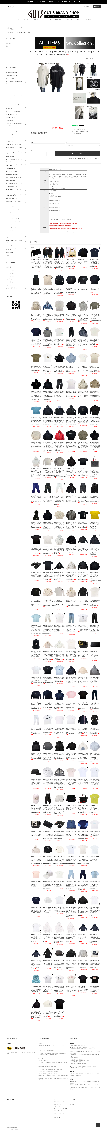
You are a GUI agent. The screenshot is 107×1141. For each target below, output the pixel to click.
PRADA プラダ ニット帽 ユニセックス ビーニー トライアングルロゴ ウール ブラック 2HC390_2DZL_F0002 (71, 549)
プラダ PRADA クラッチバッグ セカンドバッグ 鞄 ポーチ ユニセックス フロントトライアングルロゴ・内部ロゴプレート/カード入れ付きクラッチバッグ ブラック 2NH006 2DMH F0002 (36, 264)
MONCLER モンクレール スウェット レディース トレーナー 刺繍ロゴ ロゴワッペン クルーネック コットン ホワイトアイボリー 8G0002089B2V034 (59, 525)
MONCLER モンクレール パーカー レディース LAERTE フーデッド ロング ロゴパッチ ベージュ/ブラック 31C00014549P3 (48, 963)
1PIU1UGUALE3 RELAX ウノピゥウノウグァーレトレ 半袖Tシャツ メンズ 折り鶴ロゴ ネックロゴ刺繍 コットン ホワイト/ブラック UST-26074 (48, 576)
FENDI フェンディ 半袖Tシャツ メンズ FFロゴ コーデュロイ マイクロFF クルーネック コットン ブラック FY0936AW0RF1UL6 (83, 705)
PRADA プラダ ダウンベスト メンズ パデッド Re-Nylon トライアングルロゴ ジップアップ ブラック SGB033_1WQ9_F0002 (59, 756)
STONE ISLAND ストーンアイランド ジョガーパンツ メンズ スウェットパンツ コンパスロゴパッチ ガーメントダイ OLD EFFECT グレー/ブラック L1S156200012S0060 (48, 629)
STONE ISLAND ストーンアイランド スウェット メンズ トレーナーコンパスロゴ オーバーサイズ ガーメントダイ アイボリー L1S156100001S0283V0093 (59, 860)
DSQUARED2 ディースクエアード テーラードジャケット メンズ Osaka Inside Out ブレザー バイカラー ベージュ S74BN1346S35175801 (36, 316)
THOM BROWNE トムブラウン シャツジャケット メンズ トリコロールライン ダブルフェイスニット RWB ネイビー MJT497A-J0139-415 (83, 730)
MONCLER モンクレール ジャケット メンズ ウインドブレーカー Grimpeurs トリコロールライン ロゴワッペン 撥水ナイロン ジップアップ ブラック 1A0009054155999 (48, 395)
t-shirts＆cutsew (23, 32)
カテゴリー (36, 19)
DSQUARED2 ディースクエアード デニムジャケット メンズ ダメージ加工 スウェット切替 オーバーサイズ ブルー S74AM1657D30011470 (48, 316)
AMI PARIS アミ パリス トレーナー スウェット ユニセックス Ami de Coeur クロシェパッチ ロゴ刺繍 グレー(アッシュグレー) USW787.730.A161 (83, 964)
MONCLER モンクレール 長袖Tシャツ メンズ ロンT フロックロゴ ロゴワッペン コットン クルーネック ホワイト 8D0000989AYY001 (59, 316)
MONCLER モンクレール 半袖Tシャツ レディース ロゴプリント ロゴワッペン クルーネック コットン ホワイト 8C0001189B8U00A (71, 730)
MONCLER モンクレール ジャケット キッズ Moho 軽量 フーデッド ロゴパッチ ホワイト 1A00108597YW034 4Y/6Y (48, 938)
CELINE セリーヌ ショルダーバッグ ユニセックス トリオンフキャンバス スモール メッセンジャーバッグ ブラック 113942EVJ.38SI (59, 964)
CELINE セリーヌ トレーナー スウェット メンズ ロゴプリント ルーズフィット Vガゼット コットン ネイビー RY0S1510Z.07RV (36, 342)
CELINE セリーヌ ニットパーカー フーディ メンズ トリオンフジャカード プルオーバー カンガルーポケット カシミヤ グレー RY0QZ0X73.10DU (48, 342)
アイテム (97, 6)
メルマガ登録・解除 (68, 19)
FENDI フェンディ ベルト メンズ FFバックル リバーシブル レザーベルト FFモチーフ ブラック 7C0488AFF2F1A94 (83, 654)
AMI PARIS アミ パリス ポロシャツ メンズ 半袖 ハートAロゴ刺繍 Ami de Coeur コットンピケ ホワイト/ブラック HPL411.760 (59, 628)
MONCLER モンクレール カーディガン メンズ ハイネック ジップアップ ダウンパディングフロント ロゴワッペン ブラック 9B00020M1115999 (71, 525)
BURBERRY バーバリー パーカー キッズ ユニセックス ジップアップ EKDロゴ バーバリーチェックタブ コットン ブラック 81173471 (59, 576)
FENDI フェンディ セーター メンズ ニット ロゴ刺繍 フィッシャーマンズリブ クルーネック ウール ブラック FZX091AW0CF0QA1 (95, 421)
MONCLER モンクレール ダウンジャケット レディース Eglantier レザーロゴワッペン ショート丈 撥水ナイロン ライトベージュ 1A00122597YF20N (83, 394)
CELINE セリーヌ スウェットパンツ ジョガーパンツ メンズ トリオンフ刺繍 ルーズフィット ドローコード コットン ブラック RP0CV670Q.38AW (71, 342)
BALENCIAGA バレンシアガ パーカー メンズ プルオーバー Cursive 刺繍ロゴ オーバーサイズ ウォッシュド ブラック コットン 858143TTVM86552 (59, 368)
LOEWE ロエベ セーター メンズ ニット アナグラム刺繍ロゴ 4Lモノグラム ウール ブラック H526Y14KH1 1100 (83, 262)
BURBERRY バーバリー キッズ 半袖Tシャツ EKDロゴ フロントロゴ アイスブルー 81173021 (59, 679)
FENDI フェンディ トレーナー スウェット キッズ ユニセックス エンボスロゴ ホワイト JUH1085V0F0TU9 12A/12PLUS (48, 911)
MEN (12, 31)
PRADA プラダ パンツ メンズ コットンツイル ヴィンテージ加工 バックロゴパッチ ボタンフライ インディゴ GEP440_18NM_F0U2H (36, 498)
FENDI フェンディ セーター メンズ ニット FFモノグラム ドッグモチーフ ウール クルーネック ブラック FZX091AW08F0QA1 (83, 420)
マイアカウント (73, 1099)
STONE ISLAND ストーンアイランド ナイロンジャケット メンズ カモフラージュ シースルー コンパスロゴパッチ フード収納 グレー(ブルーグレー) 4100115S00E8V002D (59, 783)
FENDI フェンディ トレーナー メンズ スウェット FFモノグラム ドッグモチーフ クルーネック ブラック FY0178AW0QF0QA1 (71, 290)
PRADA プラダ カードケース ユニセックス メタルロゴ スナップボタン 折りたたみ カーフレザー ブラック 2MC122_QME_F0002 (48, 835)
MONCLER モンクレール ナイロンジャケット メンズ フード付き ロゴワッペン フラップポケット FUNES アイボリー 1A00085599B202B (71, 576)
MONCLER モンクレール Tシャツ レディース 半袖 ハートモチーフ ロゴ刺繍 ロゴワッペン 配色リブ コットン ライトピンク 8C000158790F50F (71, 783)
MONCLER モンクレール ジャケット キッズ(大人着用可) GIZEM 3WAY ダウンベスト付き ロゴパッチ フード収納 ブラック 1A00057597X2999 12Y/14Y (83, 911)
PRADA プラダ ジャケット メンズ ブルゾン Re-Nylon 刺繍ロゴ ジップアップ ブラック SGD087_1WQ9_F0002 (71, 756)
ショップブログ (58, 1115)
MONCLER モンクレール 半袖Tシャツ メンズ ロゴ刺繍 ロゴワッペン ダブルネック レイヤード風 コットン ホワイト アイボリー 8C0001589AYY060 (95, 368)
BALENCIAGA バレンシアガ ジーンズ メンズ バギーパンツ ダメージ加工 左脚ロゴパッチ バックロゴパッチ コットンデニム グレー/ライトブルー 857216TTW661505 (48, 499)
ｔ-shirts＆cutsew (22, 31)
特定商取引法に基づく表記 (93, 158)
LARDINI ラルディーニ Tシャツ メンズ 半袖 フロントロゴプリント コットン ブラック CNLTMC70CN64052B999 (48, 680)
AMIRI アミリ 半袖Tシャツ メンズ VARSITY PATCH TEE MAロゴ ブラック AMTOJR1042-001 (83, 988)
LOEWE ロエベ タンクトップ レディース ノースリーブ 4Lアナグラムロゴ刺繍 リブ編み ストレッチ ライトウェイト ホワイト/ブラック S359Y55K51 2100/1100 (36, 291)
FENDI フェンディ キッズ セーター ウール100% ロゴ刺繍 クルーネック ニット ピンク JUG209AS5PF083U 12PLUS (71, 705)
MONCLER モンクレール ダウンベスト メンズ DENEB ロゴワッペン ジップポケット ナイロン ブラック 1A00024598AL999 (95, 498)
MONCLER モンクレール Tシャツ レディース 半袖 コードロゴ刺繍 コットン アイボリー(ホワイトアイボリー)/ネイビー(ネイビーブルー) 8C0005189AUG (71, 655)
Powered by (8, 1129)
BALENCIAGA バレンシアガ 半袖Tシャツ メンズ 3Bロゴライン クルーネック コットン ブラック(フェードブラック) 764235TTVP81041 (83, 472)
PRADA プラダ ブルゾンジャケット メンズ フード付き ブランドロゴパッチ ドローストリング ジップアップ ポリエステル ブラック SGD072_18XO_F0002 (48, 446)
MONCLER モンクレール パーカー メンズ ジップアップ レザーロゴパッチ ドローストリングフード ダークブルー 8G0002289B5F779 (48, 525)
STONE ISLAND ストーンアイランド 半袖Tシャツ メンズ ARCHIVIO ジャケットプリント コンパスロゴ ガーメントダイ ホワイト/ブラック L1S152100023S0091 (59, 731)
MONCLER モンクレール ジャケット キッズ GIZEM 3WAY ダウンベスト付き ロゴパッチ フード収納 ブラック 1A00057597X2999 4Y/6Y (71, 964)
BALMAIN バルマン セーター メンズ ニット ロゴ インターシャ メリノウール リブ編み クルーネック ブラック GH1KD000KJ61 (71, 446)
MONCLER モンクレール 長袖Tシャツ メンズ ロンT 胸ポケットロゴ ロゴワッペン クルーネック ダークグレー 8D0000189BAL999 (48, 756)
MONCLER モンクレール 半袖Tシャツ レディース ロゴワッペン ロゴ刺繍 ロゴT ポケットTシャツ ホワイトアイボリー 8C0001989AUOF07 (48, 290)
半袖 (28, 31)
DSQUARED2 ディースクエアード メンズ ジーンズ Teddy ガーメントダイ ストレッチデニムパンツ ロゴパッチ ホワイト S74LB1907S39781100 (36, 730)
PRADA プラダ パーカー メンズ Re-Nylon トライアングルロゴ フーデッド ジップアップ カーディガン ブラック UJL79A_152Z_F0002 (36, 1014)
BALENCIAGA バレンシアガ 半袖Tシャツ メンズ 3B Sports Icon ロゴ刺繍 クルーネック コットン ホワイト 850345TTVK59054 (48, 550)
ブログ (78, 19)
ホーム (17, 19)
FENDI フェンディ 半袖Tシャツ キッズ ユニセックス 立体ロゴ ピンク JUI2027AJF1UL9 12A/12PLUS (36, 884)
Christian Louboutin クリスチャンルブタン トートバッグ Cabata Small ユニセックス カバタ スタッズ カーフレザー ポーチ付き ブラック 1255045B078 (95, 472)
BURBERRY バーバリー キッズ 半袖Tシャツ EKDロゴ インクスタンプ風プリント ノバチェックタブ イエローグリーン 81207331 (94, 809)
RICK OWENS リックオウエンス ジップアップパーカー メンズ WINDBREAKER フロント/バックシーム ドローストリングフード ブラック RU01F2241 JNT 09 (71, 499)
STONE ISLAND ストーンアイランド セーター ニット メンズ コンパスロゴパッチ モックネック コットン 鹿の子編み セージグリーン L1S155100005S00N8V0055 (95, 316)
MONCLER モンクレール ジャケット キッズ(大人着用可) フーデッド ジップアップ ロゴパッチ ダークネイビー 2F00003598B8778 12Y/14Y (36, 964)
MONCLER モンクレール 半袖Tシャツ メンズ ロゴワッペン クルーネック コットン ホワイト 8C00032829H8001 (71, 394)
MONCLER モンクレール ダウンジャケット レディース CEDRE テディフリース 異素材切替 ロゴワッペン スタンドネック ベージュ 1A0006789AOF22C (95, 394)
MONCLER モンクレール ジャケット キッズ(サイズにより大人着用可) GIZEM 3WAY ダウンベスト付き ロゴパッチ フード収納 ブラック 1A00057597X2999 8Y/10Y (71, 912)
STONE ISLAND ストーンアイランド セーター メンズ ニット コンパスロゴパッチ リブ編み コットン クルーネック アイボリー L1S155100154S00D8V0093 (48, 472)
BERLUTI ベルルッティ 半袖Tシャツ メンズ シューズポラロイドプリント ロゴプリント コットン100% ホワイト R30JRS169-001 (47, 368)
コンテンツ (48, 19)
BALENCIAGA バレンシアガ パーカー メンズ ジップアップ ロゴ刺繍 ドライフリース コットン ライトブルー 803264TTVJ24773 (71, 368)
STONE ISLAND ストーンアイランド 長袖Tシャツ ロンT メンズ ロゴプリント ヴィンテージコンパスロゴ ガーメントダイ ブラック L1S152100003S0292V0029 (36, 603)
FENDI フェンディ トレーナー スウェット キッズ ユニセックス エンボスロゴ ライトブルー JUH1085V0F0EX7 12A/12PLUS (95, 885)
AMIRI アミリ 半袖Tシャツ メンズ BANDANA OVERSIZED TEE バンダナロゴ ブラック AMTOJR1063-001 (94, 989)
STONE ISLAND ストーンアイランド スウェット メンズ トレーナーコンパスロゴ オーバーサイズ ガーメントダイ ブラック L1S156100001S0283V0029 (48, 860)
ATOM (58, 1117)
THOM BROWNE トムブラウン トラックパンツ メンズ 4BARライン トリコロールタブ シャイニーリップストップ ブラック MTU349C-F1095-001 (59, 394)
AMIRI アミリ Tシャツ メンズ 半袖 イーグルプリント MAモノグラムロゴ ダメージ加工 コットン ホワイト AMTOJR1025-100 (83, 628)
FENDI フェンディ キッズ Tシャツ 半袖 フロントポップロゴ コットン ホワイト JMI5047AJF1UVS (95, 833)
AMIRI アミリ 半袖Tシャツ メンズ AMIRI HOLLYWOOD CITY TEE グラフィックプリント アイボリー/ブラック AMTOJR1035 (71, 990)
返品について (83, 158)
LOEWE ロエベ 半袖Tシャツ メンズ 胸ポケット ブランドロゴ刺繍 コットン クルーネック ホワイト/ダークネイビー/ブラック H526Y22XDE (95, 263)
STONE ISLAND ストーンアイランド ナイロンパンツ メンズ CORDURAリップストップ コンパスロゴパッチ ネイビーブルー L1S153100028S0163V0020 (83, 498)
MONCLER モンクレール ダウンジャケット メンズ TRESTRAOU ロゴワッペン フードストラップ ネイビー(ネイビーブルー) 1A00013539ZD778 (71, 681)
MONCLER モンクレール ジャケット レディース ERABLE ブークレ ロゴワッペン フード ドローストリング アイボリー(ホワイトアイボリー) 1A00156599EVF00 (48, 655)
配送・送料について (59, 1104)
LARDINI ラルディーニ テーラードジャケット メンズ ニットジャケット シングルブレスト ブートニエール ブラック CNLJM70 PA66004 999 (59, 290)
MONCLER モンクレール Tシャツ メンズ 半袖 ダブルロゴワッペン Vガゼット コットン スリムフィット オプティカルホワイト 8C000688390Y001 (95, 783)
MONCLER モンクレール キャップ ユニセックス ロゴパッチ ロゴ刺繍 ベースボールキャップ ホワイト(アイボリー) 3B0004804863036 (48, 885)
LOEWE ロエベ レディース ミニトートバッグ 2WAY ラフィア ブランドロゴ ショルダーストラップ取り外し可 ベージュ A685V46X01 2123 (71, 263)
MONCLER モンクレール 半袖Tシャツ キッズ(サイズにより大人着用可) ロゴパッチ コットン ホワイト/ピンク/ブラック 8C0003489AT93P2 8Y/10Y (95, 911)
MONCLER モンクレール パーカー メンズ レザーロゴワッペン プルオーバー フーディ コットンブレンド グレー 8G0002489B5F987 (95, 681)
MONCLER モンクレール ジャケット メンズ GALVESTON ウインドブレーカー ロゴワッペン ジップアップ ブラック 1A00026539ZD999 (71, 472)
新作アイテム (58, 19)
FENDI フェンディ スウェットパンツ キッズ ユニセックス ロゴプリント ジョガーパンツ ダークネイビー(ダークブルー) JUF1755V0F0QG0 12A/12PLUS (83, 885)
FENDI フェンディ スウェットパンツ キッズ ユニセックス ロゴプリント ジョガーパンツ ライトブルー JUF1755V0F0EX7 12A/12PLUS (71, 885)
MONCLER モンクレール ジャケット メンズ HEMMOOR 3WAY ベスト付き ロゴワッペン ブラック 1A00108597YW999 (83, 549)
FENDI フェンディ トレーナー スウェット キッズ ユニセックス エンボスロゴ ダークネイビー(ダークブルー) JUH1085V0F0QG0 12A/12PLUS (36, 911)
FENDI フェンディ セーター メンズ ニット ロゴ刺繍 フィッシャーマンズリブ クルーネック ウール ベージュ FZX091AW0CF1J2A (36, 446)
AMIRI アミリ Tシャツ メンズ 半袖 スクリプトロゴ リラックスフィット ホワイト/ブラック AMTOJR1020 (48, 989)
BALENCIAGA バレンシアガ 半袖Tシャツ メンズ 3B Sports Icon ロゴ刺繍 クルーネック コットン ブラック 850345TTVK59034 (36, 550)
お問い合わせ (88, 19)
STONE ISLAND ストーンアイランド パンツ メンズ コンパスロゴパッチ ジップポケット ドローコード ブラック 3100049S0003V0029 (48, 809)
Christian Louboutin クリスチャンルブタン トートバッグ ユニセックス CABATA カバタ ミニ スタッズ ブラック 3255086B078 (83, 809)
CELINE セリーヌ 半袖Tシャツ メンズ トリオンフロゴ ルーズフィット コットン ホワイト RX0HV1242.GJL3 (59, 342)
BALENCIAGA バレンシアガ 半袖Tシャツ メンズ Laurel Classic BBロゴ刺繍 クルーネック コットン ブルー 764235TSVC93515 (36, 421)
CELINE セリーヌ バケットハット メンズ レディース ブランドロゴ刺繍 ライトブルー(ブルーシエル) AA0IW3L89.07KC (36, 989)
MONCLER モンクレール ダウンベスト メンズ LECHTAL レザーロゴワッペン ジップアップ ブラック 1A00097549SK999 (36, 756)
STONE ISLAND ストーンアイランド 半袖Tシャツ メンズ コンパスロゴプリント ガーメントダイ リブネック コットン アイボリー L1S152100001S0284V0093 (83, 369)
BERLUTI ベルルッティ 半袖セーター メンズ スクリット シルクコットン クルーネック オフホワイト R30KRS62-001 (95, 342)
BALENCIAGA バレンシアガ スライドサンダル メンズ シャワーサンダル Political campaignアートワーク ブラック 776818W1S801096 (59, 835)
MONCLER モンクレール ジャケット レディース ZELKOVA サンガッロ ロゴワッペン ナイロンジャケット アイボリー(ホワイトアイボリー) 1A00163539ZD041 (59, 655)
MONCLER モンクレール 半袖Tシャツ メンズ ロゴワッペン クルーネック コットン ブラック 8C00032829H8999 (59, 1014)
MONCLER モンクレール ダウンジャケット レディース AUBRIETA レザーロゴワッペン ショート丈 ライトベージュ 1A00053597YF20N (83, 681)
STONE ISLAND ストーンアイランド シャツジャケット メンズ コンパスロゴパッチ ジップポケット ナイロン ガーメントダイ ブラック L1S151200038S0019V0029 (83, 603)
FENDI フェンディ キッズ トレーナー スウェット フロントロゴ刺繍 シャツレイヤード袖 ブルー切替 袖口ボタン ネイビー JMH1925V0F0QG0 (83, 835)
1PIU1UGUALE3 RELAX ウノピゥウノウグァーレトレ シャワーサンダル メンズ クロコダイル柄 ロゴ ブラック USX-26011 (36, 575)
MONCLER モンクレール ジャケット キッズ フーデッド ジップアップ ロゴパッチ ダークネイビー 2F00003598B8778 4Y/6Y (83, 938)
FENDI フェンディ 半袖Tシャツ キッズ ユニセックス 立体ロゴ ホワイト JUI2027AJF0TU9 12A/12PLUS (95, 859)
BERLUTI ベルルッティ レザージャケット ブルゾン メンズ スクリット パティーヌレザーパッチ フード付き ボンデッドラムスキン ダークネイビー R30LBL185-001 (83, 343)
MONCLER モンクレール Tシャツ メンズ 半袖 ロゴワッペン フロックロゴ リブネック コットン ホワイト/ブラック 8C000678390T (83, 783)
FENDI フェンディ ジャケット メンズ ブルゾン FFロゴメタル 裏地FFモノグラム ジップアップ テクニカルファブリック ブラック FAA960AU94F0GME (71, 421)
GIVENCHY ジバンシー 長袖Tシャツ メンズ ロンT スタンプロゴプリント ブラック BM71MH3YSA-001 (95, 290)
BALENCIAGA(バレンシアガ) (16, 27)
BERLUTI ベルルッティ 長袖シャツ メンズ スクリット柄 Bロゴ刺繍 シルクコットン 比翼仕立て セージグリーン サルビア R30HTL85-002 (83, 446)
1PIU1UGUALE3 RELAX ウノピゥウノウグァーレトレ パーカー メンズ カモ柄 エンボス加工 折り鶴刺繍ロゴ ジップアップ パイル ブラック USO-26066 (95, 446)
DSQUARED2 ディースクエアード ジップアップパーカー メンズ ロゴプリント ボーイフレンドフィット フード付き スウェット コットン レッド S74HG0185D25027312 (59, 446)
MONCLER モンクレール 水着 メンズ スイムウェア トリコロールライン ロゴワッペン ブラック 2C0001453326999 (71, 808)
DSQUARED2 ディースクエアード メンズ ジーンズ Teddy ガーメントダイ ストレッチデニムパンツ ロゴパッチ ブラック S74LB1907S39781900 (95, 705)
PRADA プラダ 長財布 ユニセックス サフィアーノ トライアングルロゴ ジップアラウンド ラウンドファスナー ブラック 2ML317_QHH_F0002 (95, 655)
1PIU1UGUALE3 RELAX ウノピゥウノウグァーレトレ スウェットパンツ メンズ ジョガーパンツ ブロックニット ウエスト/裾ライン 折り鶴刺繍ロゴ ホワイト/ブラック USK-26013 (59, 500)
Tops (16, 31)
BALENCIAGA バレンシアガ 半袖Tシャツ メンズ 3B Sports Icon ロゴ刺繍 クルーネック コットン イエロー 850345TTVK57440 (95, 525)
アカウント (88, 6)
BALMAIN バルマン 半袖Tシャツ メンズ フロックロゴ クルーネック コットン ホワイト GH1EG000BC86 (48, 730)
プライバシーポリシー (59, 1110)
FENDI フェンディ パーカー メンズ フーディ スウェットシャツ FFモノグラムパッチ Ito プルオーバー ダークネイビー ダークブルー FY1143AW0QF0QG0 (36, 395)
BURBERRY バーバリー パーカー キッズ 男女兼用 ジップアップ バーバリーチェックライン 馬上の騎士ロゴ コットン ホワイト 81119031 (59, 550)
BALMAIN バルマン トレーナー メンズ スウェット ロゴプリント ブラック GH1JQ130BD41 (83, 289)
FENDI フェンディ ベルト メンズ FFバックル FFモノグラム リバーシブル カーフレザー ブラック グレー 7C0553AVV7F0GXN (36, 834)
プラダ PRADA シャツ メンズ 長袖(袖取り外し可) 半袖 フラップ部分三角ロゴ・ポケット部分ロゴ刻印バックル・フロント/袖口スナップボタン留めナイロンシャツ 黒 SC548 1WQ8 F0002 (48, 264)
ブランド (26, 19)
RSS (55, 1117)
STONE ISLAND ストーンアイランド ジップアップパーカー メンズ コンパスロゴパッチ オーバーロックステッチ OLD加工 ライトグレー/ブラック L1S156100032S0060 (83, 316)
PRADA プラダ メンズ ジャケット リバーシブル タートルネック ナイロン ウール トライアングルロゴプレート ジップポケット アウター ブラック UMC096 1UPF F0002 (59, 263)
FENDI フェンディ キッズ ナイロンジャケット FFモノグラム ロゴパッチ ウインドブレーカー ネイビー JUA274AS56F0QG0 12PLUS (59, 705)
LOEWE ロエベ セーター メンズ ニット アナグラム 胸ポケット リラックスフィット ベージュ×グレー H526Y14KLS (48, 1014)
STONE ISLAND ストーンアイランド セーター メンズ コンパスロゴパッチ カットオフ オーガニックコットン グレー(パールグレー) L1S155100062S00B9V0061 (59, 603)
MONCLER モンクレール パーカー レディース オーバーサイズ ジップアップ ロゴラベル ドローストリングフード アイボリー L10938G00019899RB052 (36, 860)
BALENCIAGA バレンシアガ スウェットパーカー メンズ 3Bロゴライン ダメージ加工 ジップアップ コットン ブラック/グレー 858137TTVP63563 (59, 421)
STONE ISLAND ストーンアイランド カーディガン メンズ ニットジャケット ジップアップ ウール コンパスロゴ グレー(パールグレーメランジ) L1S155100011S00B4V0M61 (59, 472)
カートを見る (73, 1101)
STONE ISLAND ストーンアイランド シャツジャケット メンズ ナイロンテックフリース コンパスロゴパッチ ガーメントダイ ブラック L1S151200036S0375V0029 (95, 576)
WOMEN (12, 32)
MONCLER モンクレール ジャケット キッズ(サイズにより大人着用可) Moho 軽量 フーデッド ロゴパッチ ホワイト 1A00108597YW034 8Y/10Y (59, 938)
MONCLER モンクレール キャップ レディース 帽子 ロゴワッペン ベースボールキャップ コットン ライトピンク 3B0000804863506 (36, 809)
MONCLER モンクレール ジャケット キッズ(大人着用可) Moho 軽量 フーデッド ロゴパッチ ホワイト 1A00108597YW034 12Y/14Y (71, 938)
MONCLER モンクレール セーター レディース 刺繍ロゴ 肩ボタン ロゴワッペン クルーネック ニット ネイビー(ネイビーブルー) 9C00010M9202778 (36, 705)
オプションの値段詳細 (74, 158)
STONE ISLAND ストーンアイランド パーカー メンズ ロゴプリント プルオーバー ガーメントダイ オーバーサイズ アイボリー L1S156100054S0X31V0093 (71, 602)
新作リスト (13, 29)
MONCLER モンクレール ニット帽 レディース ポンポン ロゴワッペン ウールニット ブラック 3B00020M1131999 (36, 525)
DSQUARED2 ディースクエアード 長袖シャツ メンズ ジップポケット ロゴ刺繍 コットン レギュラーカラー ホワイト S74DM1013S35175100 (48, 783)
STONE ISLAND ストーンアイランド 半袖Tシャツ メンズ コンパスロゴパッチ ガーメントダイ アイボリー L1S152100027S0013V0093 (83, 860)
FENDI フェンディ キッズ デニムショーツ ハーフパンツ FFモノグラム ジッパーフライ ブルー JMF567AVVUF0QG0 (71, 834)
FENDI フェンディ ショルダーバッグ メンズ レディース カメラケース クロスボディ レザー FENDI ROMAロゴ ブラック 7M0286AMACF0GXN (36, 783)
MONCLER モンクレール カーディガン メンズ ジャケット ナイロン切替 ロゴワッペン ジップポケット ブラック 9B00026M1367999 (83, 576)
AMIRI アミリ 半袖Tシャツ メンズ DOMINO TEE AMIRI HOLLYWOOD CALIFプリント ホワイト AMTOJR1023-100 (59, 989)
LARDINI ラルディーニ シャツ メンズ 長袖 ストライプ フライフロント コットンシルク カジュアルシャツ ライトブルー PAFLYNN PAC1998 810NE (95, 757)
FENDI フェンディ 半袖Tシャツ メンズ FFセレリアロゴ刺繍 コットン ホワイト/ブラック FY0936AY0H (59, 909)
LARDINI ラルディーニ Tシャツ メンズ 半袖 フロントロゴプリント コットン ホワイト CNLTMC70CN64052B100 (36, 680)
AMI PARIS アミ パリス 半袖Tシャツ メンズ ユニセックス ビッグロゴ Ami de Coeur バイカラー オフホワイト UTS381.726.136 (95, 964)
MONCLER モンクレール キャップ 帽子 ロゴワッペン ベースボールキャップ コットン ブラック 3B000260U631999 (36, 654)
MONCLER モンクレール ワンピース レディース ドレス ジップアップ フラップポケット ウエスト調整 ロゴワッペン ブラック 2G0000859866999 (95, 730)
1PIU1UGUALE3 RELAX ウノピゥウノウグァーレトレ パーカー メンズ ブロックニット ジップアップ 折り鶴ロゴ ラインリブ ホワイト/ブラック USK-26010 (36, 472)
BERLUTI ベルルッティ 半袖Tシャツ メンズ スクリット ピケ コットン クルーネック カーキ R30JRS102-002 (36, 368)
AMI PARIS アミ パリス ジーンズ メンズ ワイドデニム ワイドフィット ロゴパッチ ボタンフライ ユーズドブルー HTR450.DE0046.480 (71, 628)
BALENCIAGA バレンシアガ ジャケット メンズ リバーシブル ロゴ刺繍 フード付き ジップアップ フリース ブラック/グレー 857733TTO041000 (48, 421)
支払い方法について (59, 1101)
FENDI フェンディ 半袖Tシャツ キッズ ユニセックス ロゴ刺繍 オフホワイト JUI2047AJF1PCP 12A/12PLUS (59, 884)
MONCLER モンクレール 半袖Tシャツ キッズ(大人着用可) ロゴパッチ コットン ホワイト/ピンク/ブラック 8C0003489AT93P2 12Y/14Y (36, 938)
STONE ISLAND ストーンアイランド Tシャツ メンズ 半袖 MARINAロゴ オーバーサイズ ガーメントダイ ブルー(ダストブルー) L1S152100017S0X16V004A (36, 629)
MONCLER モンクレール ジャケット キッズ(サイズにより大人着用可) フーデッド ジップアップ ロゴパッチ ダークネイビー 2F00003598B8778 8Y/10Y (95, 938)
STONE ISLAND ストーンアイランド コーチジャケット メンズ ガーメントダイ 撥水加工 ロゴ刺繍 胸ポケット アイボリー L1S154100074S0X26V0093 (48, 602)
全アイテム (13, 28)
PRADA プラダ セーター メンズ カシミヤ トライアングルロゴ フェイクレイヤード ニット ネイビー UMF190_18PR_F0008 (48, 705)
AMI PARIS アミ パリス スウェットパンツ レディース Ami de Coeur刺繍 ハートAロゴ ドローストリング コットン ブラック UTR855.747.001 (95, 628)
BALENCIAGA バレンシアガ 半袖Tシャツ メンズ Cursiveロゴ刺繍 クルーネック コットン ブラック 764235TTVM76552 (83, 525)
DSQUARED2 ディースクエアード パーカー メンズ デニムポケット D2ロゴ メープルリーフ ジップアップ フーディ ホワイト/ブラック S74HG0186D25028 (83, 757)
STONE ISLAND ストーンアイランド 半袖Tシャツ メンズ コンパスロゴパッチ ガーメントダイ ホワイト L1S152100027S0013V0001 (71, 860)
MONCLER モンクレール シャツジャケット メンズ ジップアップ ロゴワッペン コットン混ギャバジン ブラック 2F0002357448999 (71, 316)
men (25, 27)
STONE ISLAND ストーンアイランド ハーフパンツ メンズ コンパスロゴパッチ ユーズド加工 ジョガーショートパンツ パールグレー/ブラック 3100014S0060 (59, 809)
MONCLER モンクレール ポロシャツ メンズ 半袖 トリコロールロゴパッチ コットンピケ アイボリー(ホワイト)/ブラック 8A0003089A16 (95, 602)
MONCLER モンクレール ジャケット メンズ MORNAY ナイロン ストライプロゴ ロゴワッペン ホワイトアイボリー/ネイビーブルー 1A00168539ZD (94, 550)
